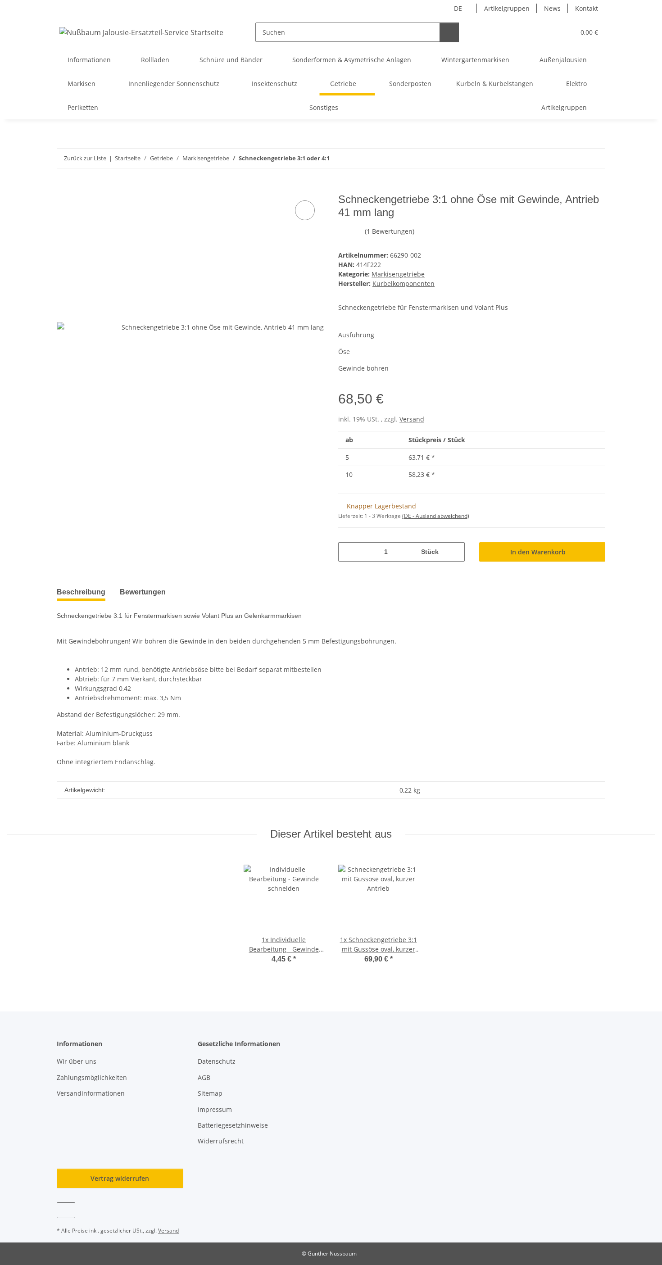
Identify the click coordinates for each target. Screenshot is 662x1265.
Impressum (215, 1109)
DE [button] (458, 8)
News (552, 8)
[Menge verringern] (348, 552)
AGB (204, 1077)
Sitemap (210, 1093)
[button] (549, 32)
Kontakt (586, 8)
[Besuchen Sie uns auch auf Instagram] (66, 1210)
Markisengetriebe (398, 274)
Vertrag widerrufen (120, 1178)
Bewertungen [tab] (143, 592)
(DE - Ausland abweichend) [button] (435, 516)
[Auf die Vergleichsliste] (305, 210)
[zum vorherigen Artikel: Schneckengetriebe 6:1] (576, 158)
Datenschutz (217, 1061)
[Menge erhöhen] (454, 552)
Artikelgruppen (507, 8)
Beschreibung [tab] (81, 592)
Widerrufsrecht (221, 1141)
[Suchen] (449, 32)
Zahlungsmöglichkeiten (92, 1077)
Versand (411, 419)
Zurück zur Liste (85, 158)
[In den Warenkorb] (64, 188)
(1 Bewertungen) (389, 231)
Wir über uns (76, 1061)
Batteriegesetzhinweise (233, 1125)
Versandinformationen (91, 1093)
